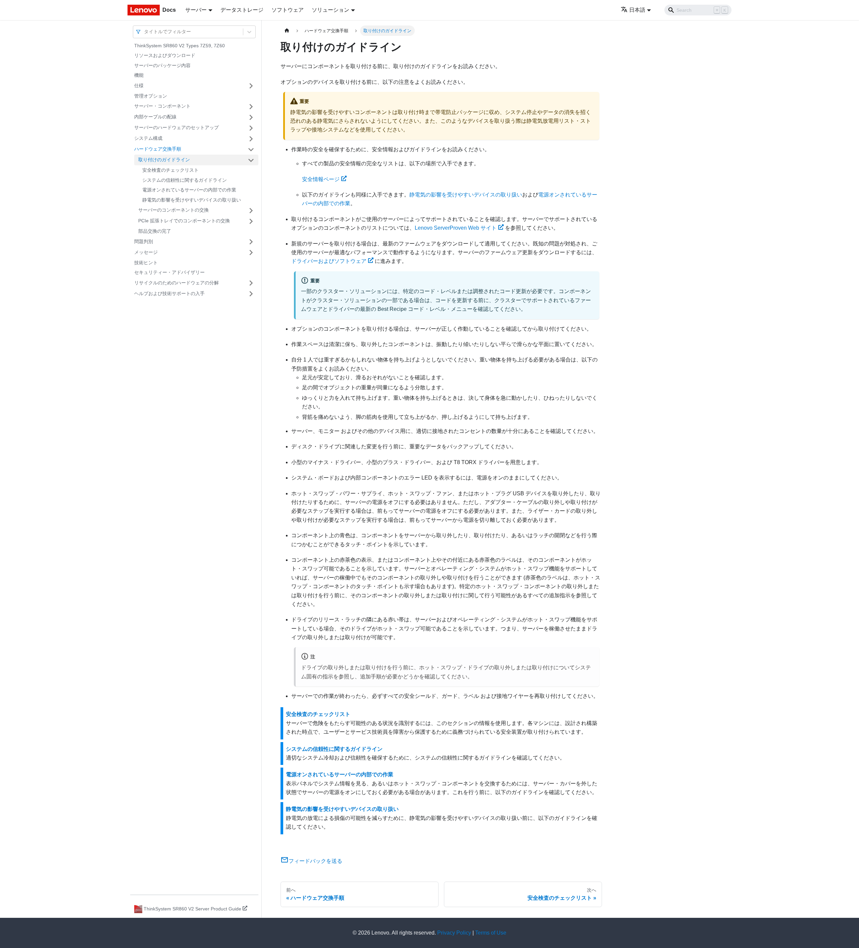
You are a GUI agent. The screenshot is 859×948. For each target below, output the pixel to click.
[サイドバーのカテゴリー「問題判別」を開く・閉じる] (251, 241)
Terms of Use (490, 933)
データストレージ (241, 10)
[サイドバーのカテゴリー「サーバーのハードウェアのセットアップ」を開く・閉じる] (251, 128)
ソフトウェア (287, 10)
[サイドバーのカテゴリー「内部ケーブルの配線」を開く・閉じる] (251, 117)
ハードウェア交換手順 (157, 149)
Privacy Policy (454, 933)
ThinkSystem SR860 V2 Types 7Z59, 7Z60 (179, 45)
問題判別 (143, 241)
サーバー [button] (196, 10)
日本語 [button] (637, 10)
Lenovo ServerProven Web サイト (456, 228)
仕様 (139, 85)
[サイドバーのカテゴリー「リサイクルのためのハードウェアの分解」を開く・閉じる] (251, 283)
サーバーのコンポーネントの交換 (173, 210)
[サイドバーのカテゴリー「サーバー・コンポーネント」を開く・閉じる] (251, 106)
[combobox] (144, 32)
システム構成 (148, 138)
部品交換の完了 (154, 231)
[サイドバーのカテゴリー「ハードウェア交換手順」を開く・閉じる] (251, 149)
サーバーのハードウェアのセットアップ (176, 127)
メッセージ (146, 252)
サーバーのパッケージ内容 (162, 65)
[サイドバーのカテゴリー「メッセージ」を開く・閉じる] (251, 252)
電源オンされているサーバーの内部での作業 (189, 190)
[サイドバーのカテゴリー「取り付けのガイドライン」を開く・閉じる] (251, 160)
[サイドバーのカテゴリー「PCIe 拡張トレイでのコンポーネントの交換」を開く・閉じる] (251, 221)
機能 (139, 75)
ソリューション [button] (330, 10)
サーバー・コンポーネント (162, 106)
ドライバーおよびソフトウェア (328, 261)
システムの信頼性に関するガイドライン (184, 180)
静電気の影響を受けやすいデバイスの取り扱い (191, 200)
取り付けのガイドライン (164, 160)
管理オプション (150, 96)
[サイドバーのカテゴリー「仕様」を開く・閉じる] (251, 85)
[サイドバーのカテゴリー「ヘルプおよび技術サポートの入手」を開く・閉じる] (251, 293)
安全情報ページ (321, 179)
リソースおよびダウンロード (164, 55)
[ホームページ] (287, 30)
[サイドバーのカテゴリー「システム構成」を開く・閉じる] (251, 138)
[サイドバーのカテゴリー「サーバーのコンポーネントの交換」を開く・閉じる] (251, 210)
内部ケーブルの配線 (155, 117)
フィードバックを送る (315, 861)
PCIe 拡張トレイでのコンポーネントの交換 (184, 221)
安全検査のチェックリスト (170, 170)
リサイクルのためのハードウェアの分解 (176, 282)
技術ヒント (146, 262)
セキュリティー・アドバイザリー (169, 272)
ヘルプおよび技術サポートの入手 (169, 293)
